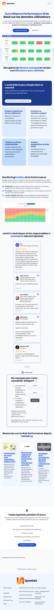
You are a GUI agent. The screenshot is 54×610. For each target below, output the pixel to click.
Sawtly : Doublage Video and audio (42, 592)
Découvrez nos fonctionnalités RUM (18, 101)
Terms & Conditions (25, 602)
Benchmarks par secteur (26, 591)
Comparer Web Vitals (25, 595)
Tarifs (5, 604)
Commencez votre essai (27, 545)
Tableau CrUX (7, 597)
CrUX (9, 21)
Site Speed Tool (8, 600)
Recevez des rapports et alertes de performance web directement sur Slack (26, 458)
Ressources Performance (26, 598)
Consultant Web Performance (40, 603)
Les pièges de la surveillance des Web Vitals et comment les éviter (44, 459)
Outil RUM (6, 593)
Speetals (10, 3)
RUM (14, 21)
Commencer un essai (21, 30)
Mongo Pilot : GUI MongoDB (40, 598)
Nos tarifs (35, 30)
